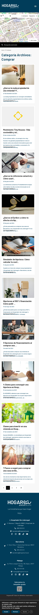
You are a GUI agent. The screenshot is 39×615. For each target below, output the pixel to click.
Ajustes (25, 612)
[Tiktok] (23, 534)
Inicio (3, 50)
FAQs (20, 513)
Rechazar (15, 612)
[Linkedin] (19, 534)
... (18, 101)
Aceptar (6, 612)
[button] (35, 6)
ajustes (17, 608)
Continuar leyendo (8, 100)
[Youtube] (27, 534)
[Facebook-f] (12, 534)
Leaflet (21, 41)
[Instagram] (16, 534)
